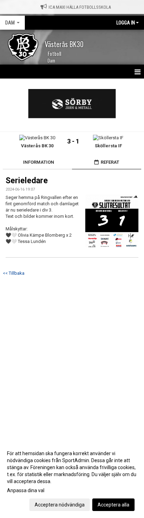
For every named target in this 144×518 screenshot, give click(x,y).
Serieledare (27, 180)
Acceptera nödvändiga (60, 505)
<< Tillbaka (13, 273)
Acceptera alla (113, 505)
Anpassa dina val (25, 490)
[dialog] (72, 478)
